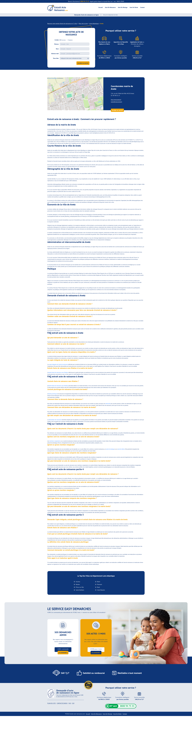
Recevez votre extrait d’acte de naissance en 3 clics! (62, 23)
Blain (98, 582)
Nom (57, 49)
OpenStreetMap (53, 78)
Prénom (56, 44)
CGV (73, 703)
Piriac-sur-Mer (80, 587)
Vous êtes (56, 58)
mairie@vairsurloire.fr (116, 102)
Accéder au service (83, 63)
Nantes (78, 584)
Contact (142, 7)
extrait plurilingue (52, 393)
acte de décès (121, 449)
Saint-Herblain (80, 590)
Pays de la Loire (83, 23)
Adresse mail (55, 53)
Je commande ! (63, 652)
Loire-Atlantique (94, 23)
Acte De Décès (134, 7)
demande (108, 403)
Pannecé (99, 584)
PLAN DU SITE (51, 703)
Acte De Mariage (122, 7)
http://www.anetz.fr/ (116, 99)
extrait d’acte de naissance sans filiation (58, 385)
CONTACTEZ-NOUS (62, 703)
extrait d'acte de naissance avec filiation (58, 372)
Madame (70, 40)
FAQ (70, 703)
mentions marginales (54, 441)
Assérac (78, 582)
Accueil (100, 7)
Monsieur (63, 40)
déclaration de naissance (55, 419)
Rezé (98, 587)
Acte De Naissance (110, 7)
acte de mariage (110, 449)
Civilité (57, 40)
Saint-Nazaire (101, 590)
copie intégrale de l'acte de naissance (58, 364)
